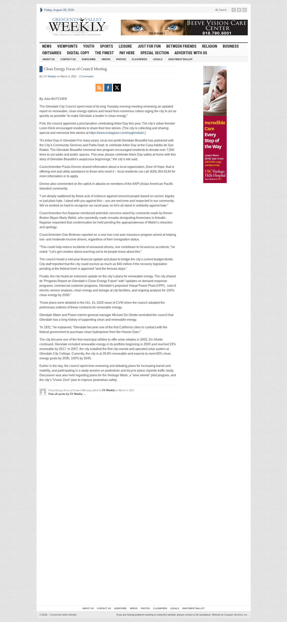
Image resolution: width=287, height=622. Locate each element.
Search (222, 9)
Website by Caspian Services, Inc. (230, 614)
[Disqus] (107, 450)
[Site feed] (245, 10)
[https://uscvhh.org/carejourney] (215, 124)
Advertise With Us (191, 53)
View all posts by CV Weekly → (67, 393)
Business (231, 46)
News (47, 46)
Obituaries (51, 53)
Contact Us (68, 59)
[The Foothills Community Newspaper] (77, 26)
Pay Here (127, 53)
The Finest (104, 53)
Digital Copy (78, 53)
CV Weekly (49, 76)
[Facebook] (234, 10)
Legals (157, 59)
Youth (88, 46)
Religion (209, 46)
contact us (190, 614)
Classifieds (139, 59)
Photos (121, 59)
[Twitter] (239, 10)
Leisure (125, 46)
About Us (48, 59)
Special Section (154, 53)
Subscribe (89, 59)
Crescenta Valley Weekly (62, 614)
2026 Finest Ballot (180, 59)
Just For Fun (149, 46)
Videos (106, 59)
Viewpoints (67, 46)
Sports (106, 46)
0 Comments (86, 76)
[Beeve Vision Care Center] (184, 27)
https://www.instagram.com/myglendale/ (116, 132)
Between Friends (181, 46)
